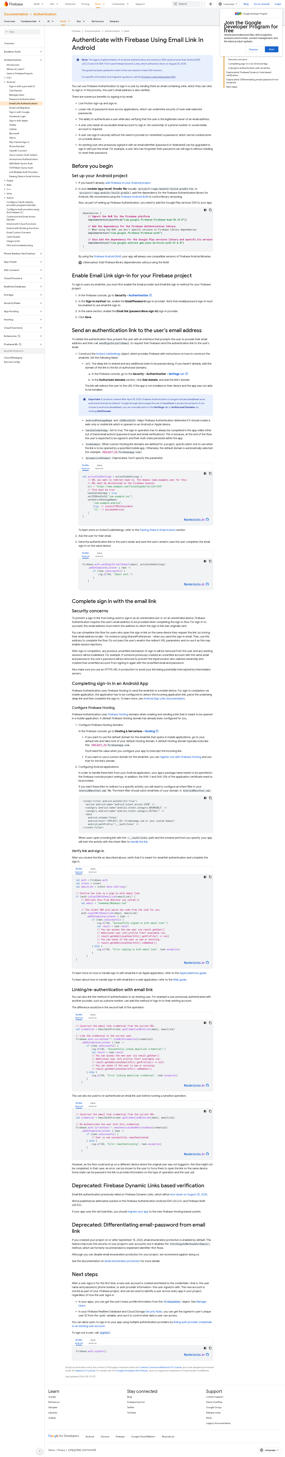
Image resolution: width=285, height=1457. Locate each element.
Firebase (76, 31)
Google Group (213, 1407)
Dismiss (253, 49)
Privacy (61, 1450)
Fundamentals (28, 21)
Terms (51, 1450)
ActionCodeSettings (108, 354)
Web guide (179, 979)
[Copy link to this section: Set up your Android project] (130, 176)
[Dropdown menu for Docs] (105, 4)
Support (140, 3)
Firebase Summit (136, 1402)
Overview (9, 21)
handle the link (139, 841)
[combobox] (188, 4)
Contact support (214, 1396)
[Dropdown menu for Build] (43, 4)
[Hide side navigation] (39, 1451)
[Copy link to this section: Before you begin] (116, 166)
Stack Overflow (214, 1402)
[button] (19, 51)
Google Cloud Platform (143, 1436)
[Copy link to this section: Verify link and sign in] (107, 851)
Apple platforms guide (192, 973)
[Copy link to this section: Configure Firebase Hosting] (118, 708)
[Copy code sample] (210, 210)
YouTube (131, 1412)
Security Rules (153, 1311)
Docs (98, 3)
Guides (52, 1396)
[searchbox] (22, 31)
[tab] (85, 467)
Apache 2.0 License (85, 1370)
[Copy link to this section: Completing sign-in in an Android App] (151, 684)
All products (168, 1436)
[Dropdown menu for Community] (129, 4)
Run (52, 3)
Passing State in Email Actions (157, 530)
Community (118, 3)
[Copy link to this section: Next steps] (101, 1275)
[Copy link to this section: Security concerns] (111, 611)
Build (36, 3)
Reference (98, 21)
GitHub (52, 1417)
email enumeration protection (122, 1261)
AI (48, 21)
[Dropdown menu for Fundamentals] (40, 21)
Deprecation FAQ (158, 76)
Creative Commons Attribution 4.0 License (160, 1367)
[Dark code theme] (205, 210)
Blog (246, 3)
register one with (180, 757)
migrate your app (138, 1211)
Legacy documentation (218, 1423)
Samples (114, 21)
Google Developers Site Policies (132, 1370)
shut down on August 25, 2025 (188, 1194)
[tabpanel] (146, 498)
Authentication (44, 14)
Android (89, 1436)
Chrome (105, 1436)
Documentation (16, 14)
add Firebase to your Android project (127, 183)
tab (176, 374)
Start (271, 49)
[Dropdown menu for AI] (54, 21)
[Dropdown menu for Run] (58, 4)
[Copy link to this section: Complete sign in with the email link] (159, 602)
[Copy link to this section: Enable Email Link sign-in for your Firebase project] (195, 276)
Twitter (130, 1407)
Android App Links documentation (164, 698)
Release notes (213, 1412)
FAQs (209, 1417)
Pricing (85, 3)
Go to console (262, 3)
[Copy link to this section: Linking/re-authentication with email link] (156, 990)
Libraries (52, 1412)
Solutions (70, 3)
